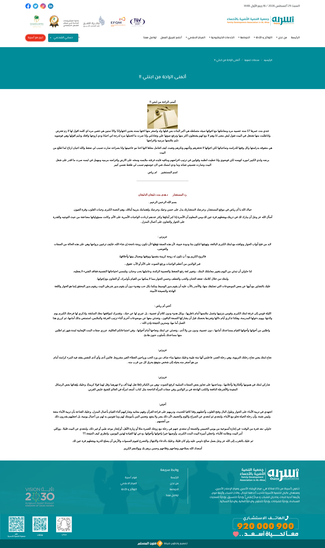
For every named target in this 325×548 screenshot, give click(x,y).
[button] (80, 38)
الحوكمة (245, 38)
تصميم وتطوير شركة (175, 544)
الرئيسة (295, 38)
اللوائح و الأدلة (264, 38)
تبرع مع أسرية (35, 38)
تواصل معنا (150, 38)
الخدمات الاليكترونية (222, 38)
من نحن (282, 38)
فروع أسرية (131, 478)
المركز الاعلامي (196, 38)
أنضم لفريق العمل (171, 38)
